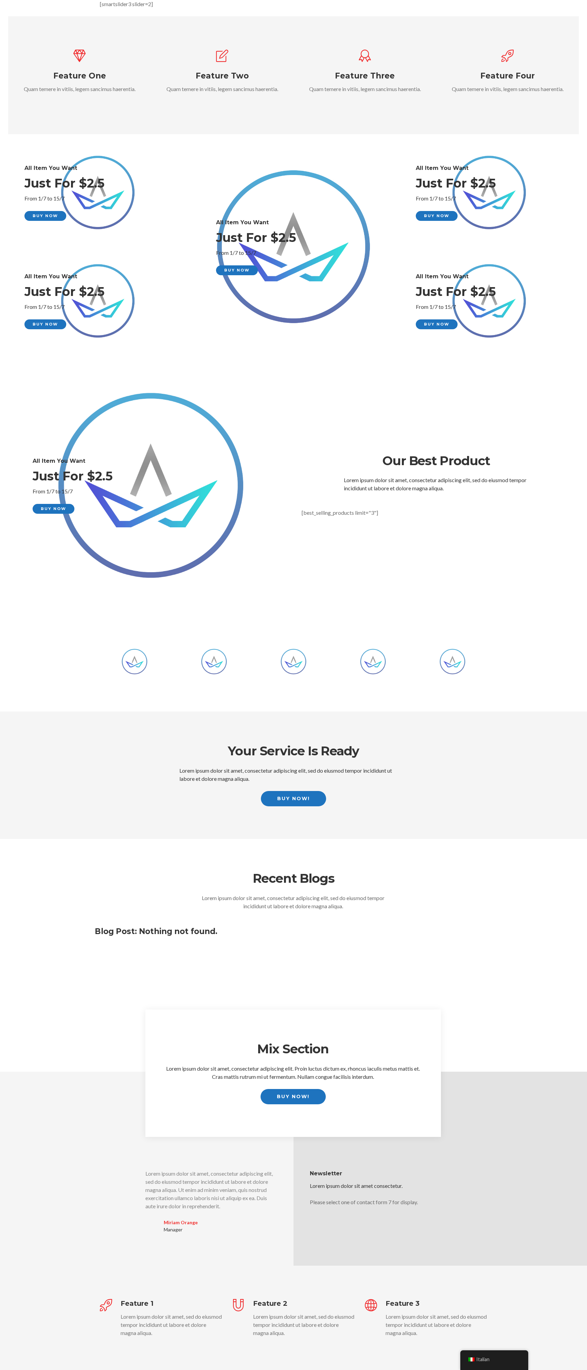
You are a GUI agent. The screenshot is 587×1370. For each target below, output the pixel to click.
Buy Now (45, 215)
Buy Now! (293, 798)
